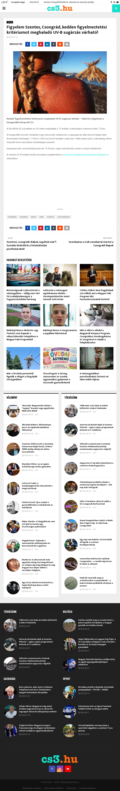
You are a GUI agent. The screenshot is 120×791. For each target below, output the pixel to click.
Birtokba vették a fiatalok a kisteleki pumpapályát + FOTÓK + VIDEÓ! (96, 688)
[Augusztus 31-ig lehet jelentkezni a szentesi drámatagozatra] (71, 468)
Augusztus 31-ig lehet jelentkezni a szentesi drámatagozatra (96, 464)
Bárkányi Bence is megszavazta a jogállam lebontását (60, 331)
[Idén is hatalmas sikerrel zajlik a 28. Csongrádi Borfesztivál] (71, 506)
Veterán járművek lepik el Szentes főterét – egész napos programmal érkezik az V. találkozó (96, 427)
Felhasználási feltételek (53, 788)
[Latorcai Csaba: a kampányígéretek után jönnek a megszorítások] (13, 488)
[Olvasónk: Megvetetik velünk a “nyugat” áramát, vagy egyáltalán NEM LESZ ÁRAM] (13, 410)
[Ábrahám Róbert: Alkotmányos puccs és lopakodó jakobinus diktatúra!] (13, 430)
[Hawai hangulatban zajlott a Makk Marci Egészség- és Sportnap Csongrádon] (71, 525)
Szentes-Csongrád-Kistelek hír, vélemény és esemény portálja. (69, 2)
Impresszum (71, 788)
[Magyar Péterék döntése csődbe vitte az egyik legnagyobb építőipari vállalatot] (69, 664)
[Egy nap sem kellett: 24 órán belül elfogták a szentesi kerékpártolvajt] (71, 544)
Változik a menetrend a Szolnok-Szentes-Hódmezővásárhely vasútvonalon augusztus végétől (95, 446)
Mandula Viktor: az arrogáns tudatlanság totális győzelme (36, 465)
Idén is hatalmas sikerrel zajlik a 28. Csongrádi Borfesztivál (95, 503)
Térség (9, 22)
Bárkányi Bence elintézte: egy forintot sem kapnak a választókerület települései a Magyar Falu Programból (22, 334)
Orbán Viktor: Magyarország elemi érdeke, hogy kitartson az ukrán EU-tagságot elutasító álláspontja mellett (38, 709)
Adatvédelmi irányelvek (31, 788)
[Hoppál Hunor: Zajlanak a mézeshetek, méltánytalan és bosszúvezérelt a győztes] (13, 545)
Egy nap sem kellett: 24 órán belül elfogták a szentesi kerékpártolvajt (96, 542)
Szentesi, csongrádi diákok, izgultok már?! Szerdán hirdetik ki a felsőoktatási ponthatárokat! (31, 245)
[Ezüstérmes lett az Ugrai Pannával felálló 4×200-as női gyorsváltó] (69, 711)
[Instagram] (60, 769)
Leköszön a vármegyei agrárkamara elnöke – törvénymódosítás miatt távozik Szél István (56, 294)
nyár (41, 217)
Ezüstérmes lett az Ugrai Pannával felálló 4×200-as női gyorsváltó (94, 708)
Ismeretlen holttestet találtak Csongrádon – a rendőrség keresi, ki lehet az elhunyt (96, 561)
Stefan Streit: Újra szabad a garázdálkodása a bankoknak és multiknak (37, 505)
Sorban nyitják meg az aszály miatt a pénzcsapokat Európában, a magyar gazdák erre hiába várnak (96, 622)
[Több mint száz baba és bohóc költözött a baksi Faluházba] (71, 410)
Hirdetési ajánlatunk (87, 788)
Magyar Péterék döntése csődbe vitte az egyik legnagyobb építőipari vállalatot (96, 662)
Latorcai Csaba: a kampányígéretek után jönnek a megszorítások (37, 485)
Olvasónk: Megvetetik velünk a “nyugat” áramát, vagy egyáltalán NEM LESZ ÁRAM (38, 408)
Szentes (50, 217)
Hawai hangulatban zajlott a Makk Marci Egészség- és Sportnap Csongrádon (96, 523)
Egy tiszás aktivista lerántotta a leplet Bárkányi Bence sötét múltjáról (37, 585)
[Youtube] (68, 769)
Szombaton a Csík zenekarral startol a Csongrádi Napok (91, 244)
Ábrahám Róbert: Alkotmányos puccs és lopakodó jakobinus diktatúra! (36, 427)
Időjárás (24, 217)
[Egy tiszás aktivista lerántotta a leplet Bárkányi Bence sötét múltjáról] (13, 587)
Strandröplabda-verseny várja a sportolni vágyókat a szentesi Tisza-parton (95, 728)
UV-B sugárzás (64, 217)
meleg (33, 217)
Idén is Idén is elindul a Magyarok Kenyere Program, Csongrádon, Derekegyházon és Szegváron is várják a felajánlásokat (95, 336)
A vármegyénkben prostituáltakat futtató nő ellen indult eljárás (94, 377)
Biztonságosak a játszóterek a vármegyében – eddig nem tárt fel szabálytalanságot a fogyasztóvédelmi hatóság (23, 294)
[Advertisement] (60, 188)
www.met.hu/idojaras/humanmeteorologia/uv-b (86, 154)
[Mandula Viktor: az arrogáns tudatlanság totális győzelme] (13, 469)
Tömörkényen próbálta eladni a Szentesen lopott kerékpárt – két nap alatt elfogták (96, 484)
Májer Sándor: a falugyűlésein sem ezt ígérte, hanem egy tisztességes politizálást (38, 524)
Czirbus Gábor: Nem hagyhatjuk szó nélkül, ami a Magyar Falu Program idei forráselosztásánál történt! (96, 294)
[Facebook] (52, 769)
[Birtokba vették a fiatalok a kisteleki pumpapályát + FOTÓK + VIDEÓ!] (69, 692)
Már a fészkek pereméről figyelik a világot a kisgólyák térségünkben (22, 377)
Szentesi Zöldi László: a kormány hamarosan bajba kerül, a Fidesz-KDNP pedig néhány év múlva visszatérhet (37, 448)
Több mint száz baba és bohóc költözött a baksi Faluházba (94, 407)
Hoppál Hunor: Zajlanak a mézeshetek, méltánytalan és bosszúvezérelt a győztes (36, 543)
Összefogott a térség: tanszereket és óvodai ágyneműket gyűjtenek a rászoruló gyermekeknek (56, 378)
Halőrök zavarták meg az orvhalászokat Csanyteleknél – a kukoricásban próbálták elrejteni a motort (96, 582)
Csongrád (12, 217)
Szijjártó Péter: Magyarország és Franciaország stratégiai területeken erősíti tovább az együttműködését (37, 728)
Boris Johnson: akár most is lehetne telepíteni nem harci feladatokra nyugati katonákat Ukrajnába (36, 689)
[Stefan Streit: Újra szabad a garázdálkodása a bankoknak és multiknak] (13, 507)
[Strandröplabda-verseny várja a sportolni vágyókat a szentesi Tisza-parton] (69, 730)
